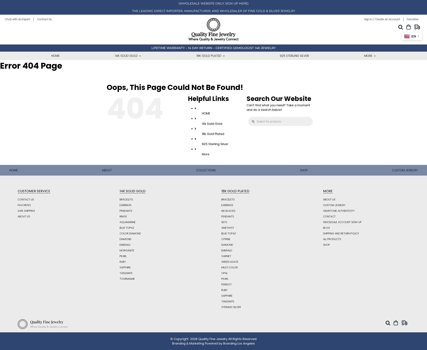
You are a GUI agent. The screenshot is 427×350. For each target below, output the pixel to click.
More (205, 154)
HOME (206, 113)
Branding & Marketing (188, 343)
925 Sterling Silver (215, 144)
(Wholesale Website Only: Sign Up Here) (214, 3)
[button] (401, 27)
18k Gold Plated (213, 134)
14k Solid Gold (212, 124)
